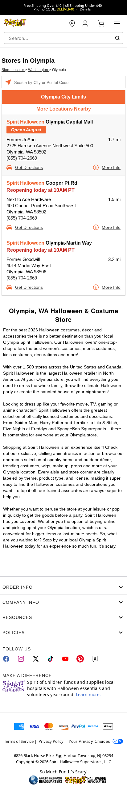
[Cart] (101, 23)
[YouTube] (65, 659)
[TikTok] (50, 659)
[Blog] (95, 659)
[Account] (86, 23)
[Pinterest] (80, 659)
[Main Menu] (117, 23)
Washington (38, 70)
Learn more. (88, 694)
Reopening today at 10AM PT (40, 190)
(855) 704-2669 (21, 158)
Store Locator (13, 70)
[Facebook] (6, 659)
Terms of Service (19, 741)
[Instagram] (21, 659)
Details (85, 9)
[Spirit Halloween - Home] (15, 23)
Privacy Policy (51, 741)
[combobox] (63, 38)
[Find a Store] (72, 23)
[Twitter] (35, 659)
